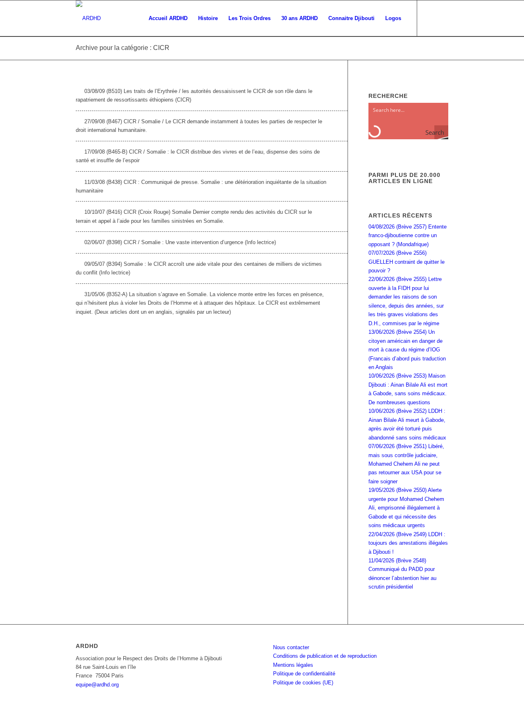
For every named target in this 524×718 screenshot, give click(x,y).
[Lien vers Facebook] (430, 18)
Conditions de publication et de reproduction (325, 656)
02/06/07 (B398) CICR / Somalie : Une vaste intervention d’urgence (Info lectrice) (180, 242)
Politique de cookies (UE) (303, 682)
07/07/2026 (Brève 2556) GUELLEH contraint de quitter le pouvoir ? (406, 262)
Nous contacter (291, 647)
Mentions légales (293, 665)
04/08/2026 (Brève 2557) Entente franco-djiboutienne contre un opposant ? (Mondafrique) (407, 235)
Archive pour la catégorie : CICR (122, 47)
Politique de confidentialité (304, 673)
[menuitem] (168, 18)
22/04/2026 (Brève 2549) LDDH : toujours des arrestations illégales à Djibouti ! (408, 543)
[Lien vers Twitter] (442, 18)
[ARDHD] (88, 18)
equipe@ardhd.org (97, 685)
